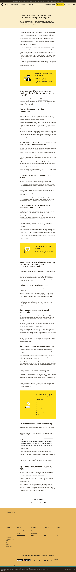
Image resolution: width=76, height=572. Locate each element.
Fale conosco (59, 530)
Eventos (32, 535)
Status (7, 544)
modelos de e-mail (26, 361)
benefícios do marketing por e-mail (41, 229)
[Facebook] (34, 560)
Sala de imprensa (47, 531)
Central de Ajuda (60, 533)
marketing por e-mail (43, 100)
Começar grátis (60, 4)
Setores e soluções (14, 4)
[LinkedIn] (42, 560)
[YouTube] (45, 560)
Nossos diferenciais (9, 537)
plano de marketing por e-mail (36, 303)
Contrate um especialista (61, 531)
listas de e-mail (46, 315)
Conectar (68, 4)
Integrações (23, 4)
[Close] (74, 569)
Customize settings (68, 569)
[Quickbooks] (44, 555)
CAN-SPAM (22, 434)
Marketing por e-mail (10, 533)
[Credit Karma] (37, 555)
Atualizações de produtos (10, 531)
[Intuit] (24, 555)
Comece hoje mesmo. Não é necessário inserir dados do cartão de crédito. (50, 1)
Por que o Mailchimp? (10, 530)
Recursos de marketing (11, 515)
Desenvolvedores (34, 533)
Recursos (29, 4)
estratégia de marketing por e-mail (30, 103)
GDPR (28, 434)
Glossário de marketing (21, 535)
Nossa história (46, 530)
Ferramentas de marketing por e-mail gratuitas (15, 513)
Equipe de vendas (60, 535)
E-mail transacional (9, 535)
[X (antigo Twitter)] (36, 560)
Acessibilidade (46, 538)
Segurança (8, 542)
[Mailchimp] (51, 555)
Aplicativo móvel (9, 546)
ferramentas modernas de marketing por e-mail (32, 161)
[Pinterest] (48, 560)
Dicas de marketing (20, 530)
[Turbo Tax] (30, 555)
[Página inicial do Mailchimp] (5, 4)
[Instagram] (39, 560)
